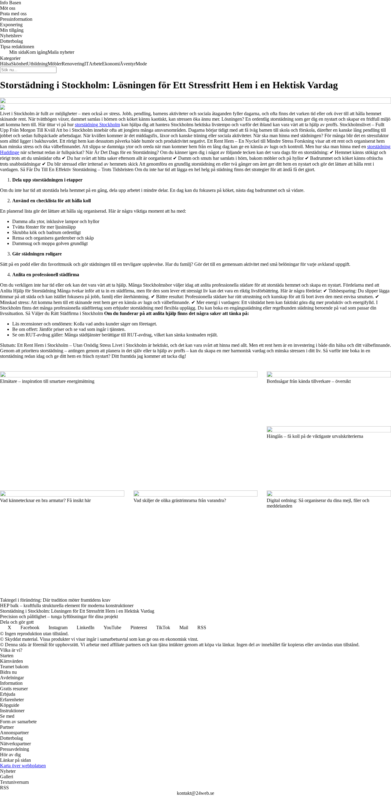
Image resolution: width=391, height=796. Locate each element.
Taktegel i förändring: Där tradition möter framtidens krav (55, 600)
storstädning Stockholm (97, 124)
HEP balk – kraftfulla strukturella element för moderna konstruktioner (66, 605)
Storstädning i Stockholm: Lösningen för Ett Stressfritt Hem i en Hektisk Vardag (77, 611)
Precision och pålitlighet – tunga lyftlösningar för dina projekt (59, 616)
